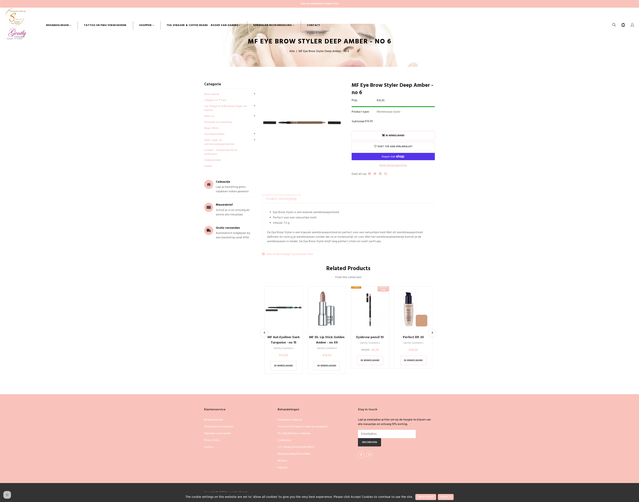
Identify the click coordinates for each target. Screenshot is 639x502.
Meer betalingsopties (393, 165)
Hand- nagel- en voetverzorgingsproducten (219, 142)
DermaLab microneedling (273, 25)
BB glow (282, 461)
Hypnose (283, 468)
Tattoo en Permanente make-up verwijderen (303, 427)
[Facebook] (361, 454)
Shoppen (145, 25)
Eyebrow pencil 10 (370, 337)
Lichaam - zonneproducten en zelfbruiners (221, 152)
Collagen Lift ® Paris (215, 100)
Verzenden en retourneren (218, 427)
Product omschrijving (281, 199)
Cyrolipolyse (284, 440)
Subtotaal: (358, 121)
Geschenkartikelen (214, 134)
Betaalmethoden (213, 420)
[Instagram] (369, 454)
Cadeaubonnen (212, 160)
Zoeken (208, 166)
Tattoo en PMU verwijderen (105, 25)
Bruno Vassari (211, 94)
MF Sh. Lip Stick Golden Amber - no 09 (326, 340)
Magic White (211, 128)
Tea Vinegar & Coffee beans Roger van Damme (225, 108)
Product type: (360, 112)
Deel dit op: (359, 174)
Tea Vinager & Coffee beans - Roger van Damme (203, 25)
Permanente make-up (290, 420)
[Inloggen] (632, 25)
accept (445, 497)
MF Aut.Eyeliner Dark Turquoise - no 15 (283, 340)
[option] (302, 122)
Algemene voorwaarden (217, 433)
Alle (292, 51)
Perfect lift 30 (413, 337)
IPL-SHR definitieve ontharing (294, 433)
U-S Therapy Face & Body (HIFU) (296, 447)
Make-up (209, 116)
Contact (313, 25)
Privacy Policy (212, 440)
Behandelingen (58, 25)
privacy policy (425, 497)
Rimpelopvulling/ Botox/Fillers (294, 454)
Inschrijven (369, 442)
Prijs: (355, 100)
